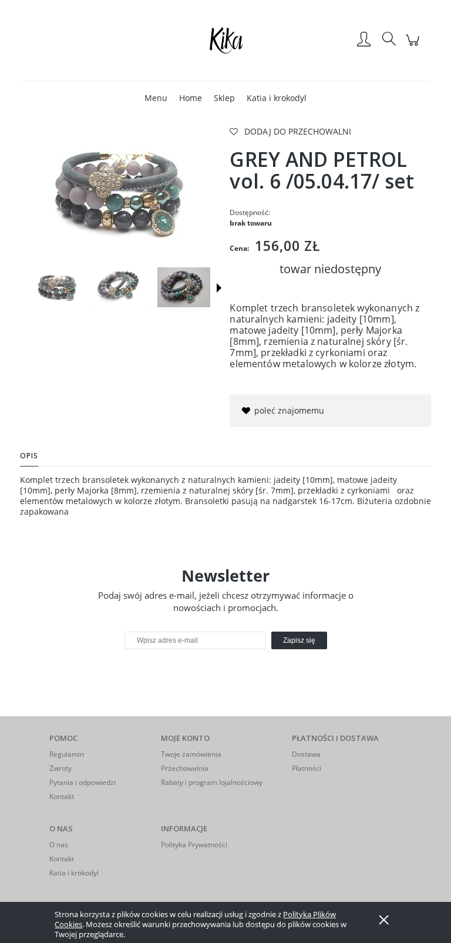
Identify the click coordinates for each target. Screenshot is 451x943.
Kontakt (61, 796)
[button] (219, 288)
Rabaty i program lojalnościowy (211, 782)
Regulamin (66, 754)
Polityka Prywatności (194, 845)
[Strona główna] (225, 39)
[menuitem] (156, 98)
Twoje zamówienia (191, 754)
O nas (58, 845)
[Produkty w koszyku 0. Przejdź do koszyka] (414, 46)
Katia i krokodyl (74, 873)
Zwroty (60, 768)
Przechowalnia (184, 768)
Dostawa (306, 754)
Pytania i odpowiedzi (82, 782)
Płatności (306, 768)
